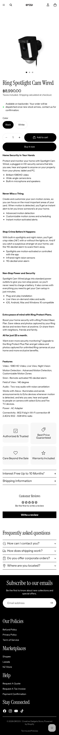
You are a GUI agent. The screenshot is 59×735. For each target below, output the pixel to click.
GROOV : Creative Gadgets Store (28, 721)
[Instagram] (10, 711)
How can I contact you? (23, 543)
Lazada (6, 661)
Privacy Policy (10, 634)
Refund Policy (10, 629)
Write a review (29, 514)
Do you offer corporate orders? (28, 558)
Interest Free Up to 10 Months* (24, 473)
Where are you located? (23, 565)
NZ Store (7, 666)
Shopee (7, 656)
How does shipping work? (24, 551)
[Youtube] (16, 711)
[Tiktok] (22, 711)
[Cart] (55, 5)
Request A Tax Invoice (14, 688)
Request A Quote (11, 683)
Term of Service (11, 639)
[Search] (10, 5)
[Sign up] (51, 602)
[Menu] (4, 5)
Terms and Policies (29, 731)
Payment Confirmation (14, 694)
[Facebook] (5, 711)
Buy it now (29, 146)
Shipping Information (17, 481)
